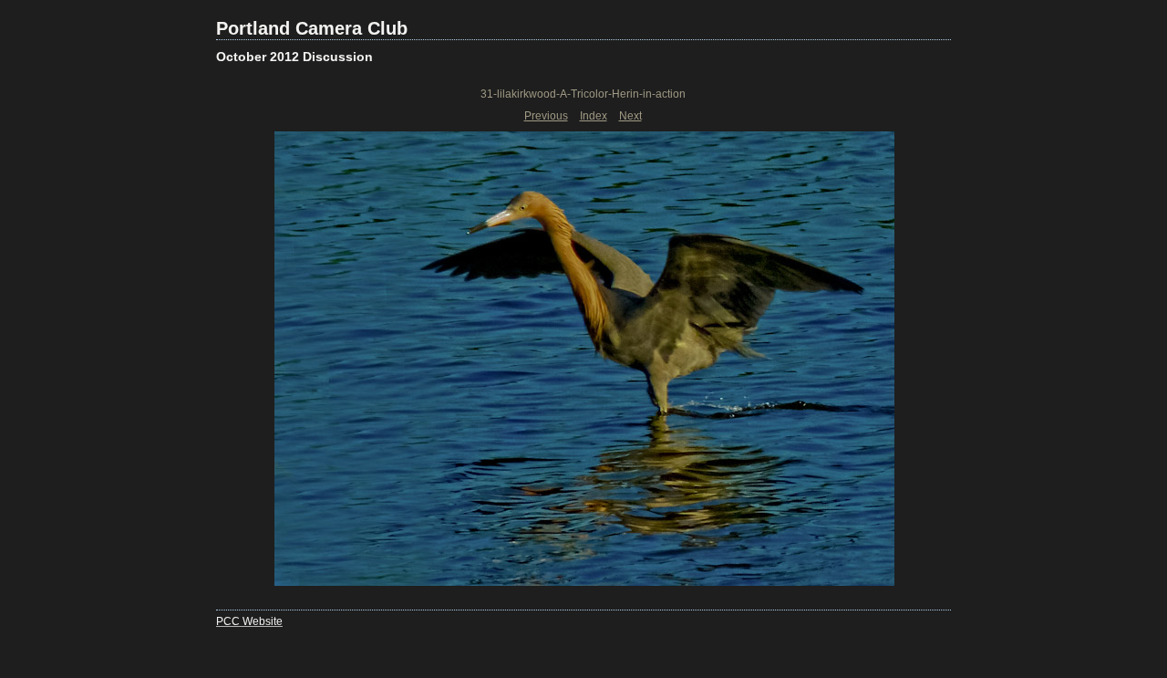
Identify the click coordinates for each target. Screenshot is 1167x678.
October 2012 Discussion (294, 56)
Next (630, 116)
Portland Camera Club (312, 28)
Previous (546, 116)
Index (593, 116)
